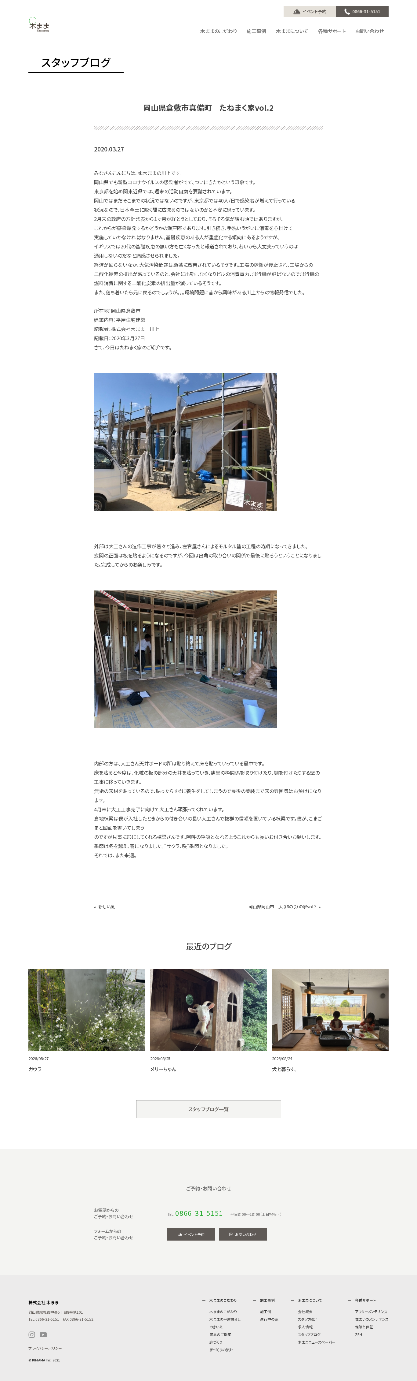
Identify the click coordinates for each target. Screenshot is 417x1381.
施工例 (265, 1311)
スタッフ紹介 (307, 1319)
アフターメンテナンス (371, 1311)
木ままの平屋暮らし (225, 1319)
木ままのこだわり (223, 1311)
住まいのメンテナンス (372, 1319)
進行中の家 (269, 1319)
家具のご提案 (220, 1334)
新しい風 (107, 906)
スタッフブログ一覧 (208, 1109)
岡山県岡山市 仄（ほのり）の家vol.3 (282, 906)
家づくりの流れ (221, 1349)
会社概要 (305, 1311)
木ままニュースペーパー (316, 1342)
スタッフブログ (309, 1334)
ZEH (358, 1334)
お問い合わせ (246, 1234)
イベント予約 (314, 11)
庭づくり (215, 1342)
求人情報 (305, 1326)
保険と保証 (364, 1326)
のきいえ (216, 1326)
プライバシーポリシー (45, 1348)
